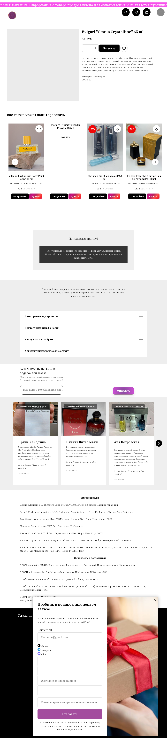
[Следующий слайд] (159, 443)
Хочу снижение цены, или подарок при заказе (37, 371)
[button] (125, 12)
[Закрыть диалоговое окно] (155, 600)
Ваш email (45, 630)
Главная (25, 615)
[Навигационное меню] (160, 12)
